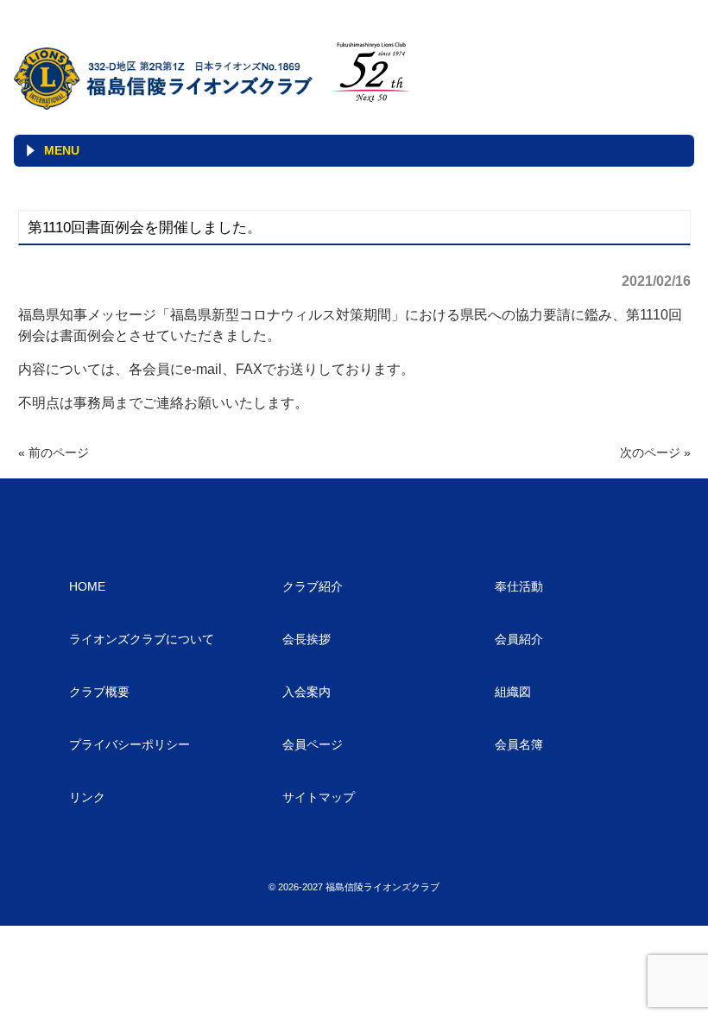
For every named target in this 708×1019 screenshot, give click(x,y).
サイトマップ (318, 797)
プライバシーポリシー (129, 744)
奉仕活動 (519, 586)
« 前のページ (53, 452)
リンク (87, 797)
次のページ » (655, 452)
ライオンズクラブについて (141, 639)
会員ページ (312, 744)
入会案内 (306, 692)
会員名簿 (519, 744)
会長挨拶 (306, 639)
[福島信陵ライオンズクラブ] (166, 103)
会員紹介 (519, 639)
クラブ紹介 (312, 586)
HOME (87, 586)
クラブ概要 (99, 692)
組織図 (513, 692)
